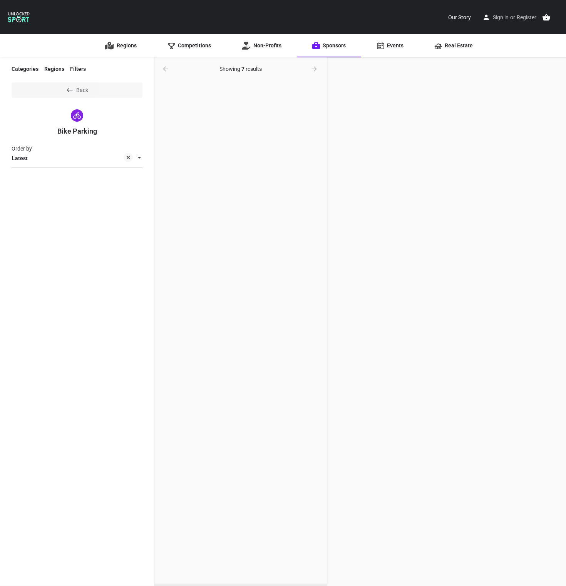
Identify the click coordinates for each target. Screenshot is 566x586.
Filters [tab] (78, 69)
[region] (446, 322)
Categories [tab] (25, 69)
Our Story (459, 17)
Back (82, 90)
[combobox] (77, 158)
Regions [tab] (54, 69)
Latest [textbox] (20, 158)
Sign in (501, 17)
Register (526, 17)
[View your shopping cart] (546, 17)
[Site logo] (19, 16)
